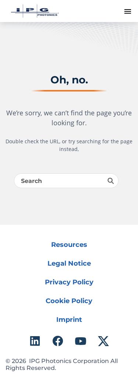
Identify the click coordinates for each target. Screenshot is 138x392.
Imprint (69, 320)
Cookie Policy (69, 301)
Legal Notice (69, 263)
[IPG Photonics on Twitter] (103, 340)
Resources (69, 245)
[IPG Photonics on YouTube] (80, 340)
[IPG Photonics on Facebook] (57, 340)
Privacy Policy (69, 282)
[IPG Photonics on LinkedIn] (34, 340)
